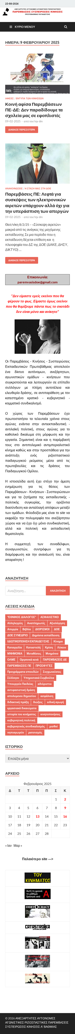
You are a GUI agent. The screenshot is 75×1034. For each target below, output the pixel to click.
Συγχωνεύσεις (52, 671)
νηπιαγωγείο (15, 732)
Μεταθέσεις (34, 653)
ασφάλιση (46, 696)
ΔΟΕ (57, 629)
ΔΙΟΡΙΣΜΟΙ (42, 629)
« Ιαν (8, 845)
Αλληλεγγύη (15, 623)
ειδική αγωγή (55, 702)
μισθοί (53, 726)
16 (65, 816)
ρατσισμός (35, 732)
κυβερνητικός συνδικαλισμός (26, 726)
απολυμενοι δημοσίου (21, 696)
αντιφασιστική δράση (21, 690)
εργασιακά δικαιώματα (21, 708)
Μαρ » (18, 845)
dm (41, 121)
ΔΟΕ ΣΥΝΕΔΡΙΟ (17, 635)
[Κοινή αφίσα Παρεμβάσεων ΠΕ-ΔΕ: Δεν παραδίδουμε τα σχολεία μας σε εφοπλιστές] (37, 75)
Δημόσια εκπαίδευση (45, 635)
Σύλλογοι (13, 677)
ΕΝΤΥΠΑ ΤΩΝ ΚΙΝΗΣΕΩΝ (30, 98)
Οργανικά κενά (29, 659)
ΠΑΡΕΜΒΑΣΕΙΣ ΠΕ (19, 665)
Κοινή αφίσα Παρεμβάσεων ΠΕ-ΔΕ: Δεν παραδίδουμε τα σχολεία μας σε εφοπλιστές (34, 109)
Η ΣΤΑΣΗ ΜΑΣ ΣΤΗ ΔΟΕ (38, 188)
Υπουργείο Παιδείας (20, 683)
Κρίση (49, 647)
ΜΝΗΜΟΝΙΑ (14, 653)
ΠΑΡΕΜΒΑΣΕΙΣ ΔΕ (55, 659)
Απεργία (12, 629)
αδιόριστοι (45, 683)
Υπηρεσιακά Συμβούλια (39, 677)
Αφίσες (9, 98)
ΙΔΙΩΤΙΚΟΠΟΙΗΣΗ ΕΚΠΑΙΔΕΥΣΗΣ (28, 641)
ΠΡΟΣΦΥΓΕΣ (44, 665)
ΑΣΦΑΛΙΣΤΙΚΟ (49, 617)
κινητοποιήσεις (50, 714)
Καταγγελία (14, 647)
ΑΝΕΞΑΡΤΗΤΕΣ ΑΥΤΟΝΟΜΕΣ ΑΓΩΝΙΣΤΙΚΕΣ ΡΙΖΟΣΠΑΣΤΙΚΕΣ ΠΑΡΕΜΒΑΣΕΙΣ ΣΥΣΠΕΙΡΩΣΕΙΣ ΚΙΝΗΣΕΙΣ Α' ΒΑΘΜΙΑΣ (37, 1022)
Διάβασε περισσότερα (20, 128)
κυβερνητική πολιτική (21, 720)
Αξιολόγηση (57, 623)
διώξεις (38, 702)
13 (37, 816)
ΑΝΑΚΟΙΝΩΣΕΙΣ (14, 188)
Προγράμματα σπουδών (23, 671)
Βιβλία (26, 629)
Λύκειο (61, 647)
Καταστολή (33, 647)
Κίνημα (58, 641)
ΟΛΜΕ (11, 659)
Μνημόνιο (52, 653)
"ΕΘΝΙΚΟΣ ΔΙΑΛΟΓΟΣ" (21, 617)
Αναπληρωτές (36, 623)
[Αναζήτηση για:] (37, 590)
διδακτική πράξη (18, 702)
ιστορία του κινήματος (21, 714)
